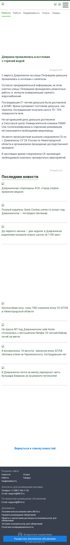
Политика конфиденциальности (18, 527)
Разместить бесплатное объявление (35, 538)
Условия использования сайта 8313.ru (21, 511)
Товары (56, 13)
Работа (17, 13)
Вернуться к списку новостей (35, 448)
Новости (6, 13)
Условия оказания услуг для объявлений (22, 524)
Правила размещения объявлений (19, 515)
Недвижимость (31, 13)
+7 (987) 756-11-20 (20, 490)
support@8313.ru (16, 493)
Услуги (45, 13)
